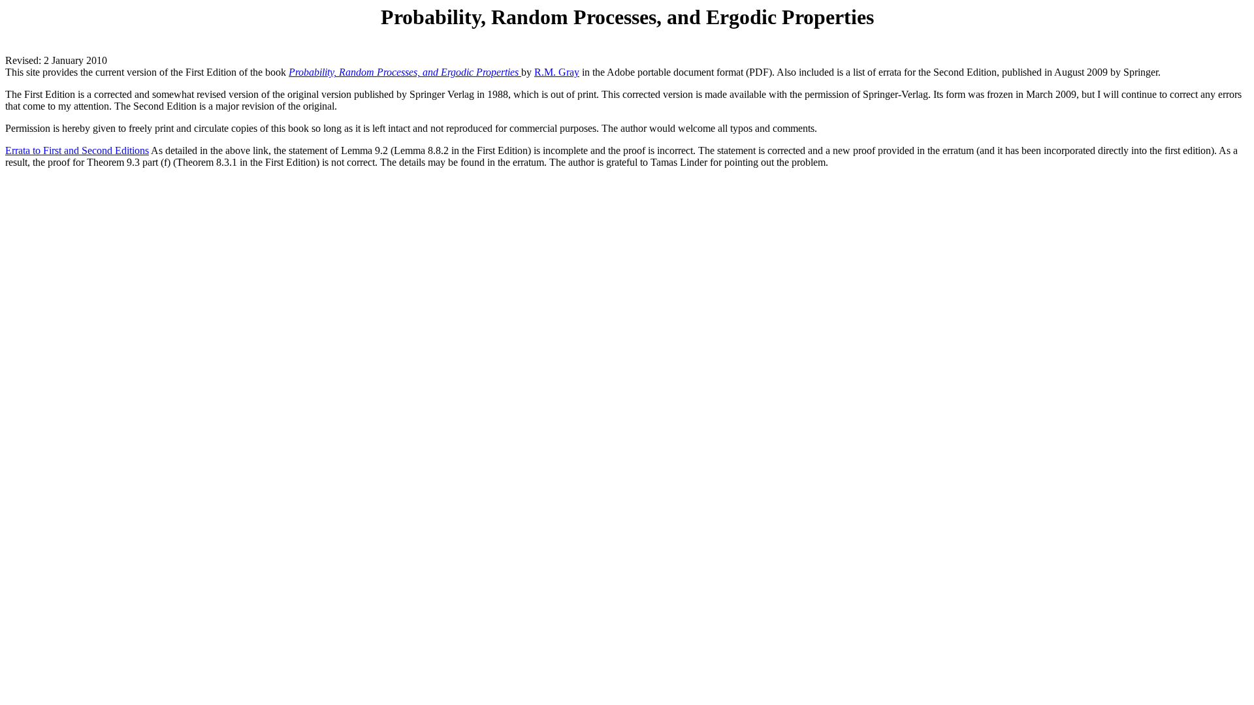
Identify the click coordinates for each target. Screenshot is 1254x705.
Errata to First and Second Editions (77, 150)
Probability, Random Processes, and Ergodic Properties (405, 72)
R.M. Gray (556, 72)
